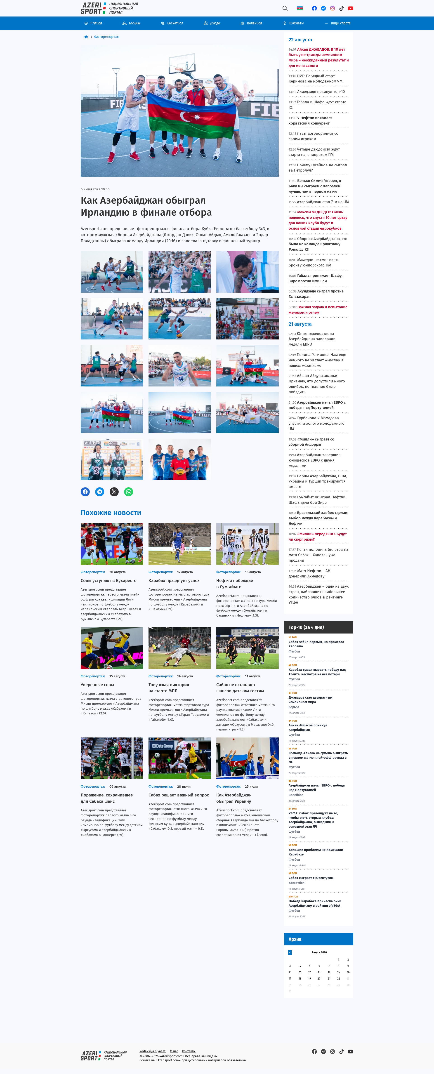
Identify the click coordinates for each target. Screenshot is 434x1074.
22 (338, 978)
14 (329, 972)
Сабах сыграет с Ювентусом (311, 878)
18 (300, 978)
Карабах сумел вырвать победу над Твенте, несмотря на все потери (317, 672)
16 (348, 972)
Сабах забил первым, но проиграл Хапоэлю (316, 644)
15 (338, 972)
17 (290, 978)
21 (329, 978)
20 (319, 978)
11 (300, 972)
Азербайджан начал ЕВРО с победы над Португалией (317, 787)
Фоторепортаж (107, 37)
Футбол (96, 23)
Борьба (134, 23)
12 (309, 972)
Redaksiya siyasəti (152, 1051)
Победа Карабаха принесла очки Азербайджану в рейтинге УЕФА (315, 903)
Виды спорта (341, 23)
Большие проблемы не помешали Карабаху (316, 852)
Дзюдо (215, 23)
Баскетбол (175, 23)
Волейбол (254, 23)
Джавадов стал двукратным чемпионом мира (310, 699)
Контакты (189, 1051)
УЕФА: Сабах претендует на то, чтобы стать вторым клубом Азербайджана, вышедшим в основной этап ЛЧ (313, 820)
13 (319, 972)
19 (309, 978)
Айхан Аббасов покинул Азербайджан (308, 727)
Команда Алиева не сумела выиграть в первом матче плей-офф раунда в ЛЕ (318, 757)
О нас (174, 1051)
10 (290, 972)
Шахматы (296, 23)
